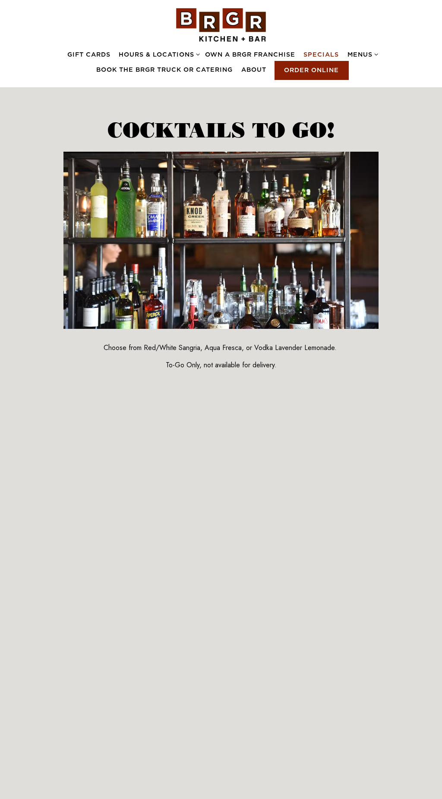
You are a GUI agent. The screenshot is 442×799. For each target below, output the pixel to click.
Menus (361, 54)
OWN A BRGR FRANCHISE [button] (250, 54)
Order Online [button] (311, 70)
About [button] (253, 70)
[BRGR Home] (221, 24)
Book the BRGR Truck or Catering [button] (164, 70)
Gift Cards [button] (88, 54)
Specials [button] (321, 54)
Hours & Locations (157, 54)
